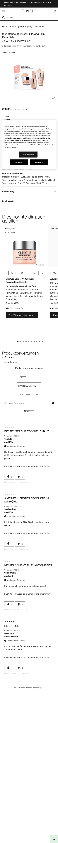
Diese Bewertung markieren (16, 482)
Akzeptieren (39, 162)
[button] (54, 839)
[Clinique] (29, 11)
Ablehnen (19, 162)
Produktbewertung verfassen (29, 368)
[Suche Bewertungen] (52, 403)
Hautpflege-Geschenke (33, 26)
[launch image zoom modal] (54, 98)
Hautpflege (15, 26)
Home (5, 26)
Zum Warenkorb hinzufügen (21, 315)
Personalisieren (28, 154)
